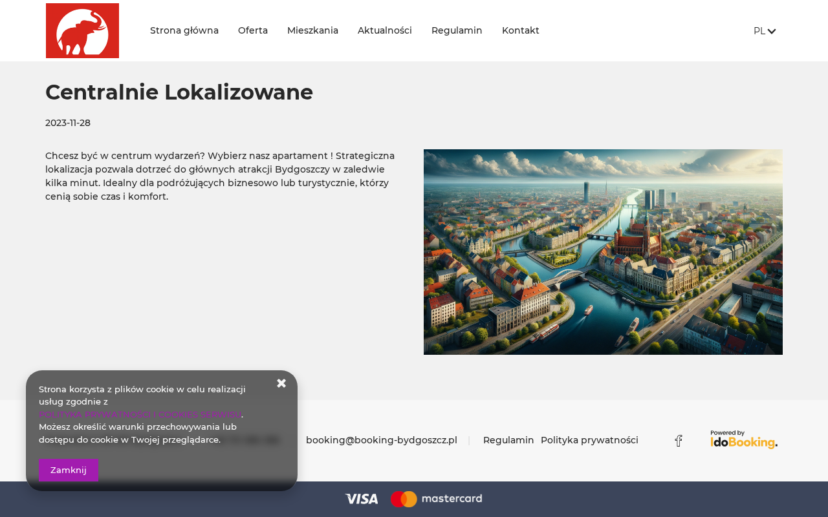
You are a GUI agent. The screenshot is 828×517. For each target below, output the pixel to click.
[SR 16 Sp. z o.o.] (88, 30)
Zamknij (68, 470)
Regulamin (457, 30)
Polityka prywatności (589, 440)
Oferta (253, 30)
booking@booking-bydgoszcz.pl (381, 440)
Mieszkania (312, 30)
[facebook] (678, 441)
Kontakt (520, 30)
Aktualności (385, 30)
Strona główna (184, 30)
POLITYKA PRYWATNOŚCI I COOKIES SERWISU (140, 414)
